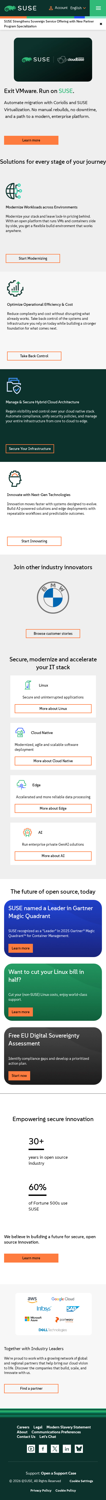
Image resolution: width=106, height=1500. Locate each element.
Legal (37, 1427)
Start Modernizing (33, 258)
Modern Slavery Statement (68, 1427)
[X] (55, 1449)
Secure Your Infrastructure (30, 449)
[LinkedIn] (67, 1449)
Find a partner (31, 1388)
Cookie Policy (65, 1490)
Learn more (31, 140)
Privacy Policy (40, 1490)
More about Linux (53, 709)
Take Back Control (34, 356)
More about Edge (53, 808)
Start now (19, 1076)
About (22, 1432)
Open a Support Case (58, 1473)
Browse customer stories (53, 634)
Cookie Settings (81, 1481)
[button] (58, 8)
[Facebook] (43, 1449)
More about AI (53, 856)
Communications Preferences (56, 1432)
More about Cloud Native (53, 761)
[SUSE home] (14, 8)
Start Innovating (34, 541)
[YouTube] (31, 1449)
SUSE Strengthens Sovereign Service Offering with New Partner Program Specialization (49, 24)
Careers (23, 1427)
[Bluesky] (79, 1449)
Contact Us (26, 1436)
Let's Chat (47, 1436)
